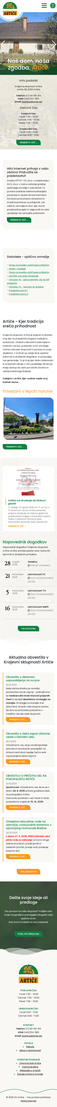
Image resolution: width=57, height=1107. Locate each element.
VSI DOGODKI (28, 628)
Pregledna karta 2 (18, 294)
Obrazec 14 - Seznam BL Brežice (26, 286)
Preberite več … (28, 142)
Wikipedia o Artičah (30, 1070)
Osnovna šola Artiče (30, 1063)
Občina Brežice (30, 1067)
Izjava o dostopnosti (30, 1050)
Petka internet (28, 1101)
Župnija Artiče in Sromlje (30, 1074)
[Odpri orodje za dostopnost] (53, 5)
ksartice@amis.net (32, 101)
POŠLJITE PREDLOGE (28, 934)
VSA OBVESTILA (28, 871)
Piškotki (30, 1046)
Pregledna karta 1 (18, 290)
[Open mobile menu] (44, 5)
